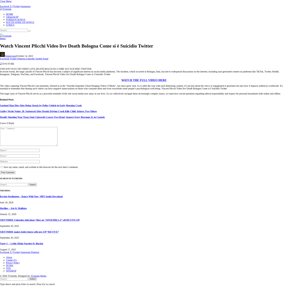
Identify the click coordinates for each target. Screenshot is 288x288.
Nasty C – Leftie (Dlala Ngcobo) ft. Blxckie (21, 243)
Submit (33, 279)
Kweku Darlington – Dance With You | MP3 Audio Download (31, 196)
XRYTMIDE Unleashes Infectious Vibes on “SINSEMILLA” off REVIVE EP (40, 220)
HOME (9, 14)
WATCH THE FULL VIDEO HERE (144, 80)
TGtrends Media (38, 276)
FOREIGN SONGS (15, 19)
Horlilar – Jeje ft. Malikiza (13, 208)
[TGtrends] (5, 9)
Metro (3, 38)
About (9, 257)
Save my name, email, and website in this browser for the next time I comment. (41, 167)
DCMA (9, 265)
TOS (8, 268)
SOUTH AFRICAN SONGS (20, 22)
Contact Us (11, 260)
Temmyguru (10, 56)
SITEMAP (11, 271)
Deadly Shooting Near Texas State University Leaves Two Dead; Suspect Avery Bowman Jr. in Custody (52, 117)
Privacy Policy (13, 262)
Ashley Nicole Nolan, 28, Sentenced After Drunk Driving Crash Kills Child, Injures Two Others (48, 111)
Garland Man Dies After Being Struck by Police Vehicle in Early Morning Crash (41, 105)
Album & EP (12, 17)
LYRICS (10, 25)
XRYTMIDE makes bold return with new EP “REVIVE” (29, 232)
